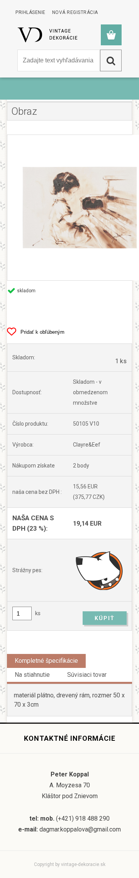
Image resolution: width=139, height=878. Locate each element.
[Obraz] (69, 207)
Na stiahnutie (32, 674)
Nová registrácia (75, 12)
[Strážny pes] (100, 570)
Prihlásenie (30, 12)
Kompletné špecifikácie (46, 660)
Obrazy (43, 92)
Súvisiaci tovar (87, 674)
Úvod (19, 92)
